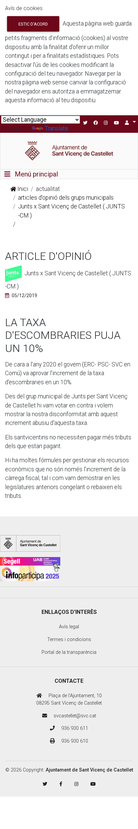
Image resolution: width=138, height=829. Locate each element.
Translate (56, 128)
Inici (22, 189)
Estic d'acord (33, 24)
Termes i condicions (69, 639)
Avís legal (69, 627)
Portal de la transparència (69, 652)
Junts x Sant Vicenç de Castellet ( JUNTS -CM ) (71, 211)
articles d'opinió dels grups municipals (66, 197)
